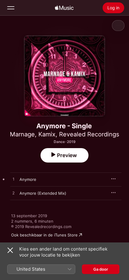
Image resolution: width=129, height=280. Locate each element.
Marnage (22, 134)
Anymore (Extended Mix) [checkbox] (43, 193)
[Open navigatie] (10, 7)
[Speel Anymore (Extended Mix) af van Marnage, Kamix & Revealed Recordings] (14, 193)
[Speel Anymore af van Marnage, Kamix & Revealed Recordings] (14, 179)
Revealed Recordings (89, 134)
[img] (64, 8)
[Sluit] (10, 250)
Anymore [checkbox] (28, 179)
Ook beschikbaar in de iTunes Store (44, 235)
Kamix (47, 134)
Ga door (100, 269)
